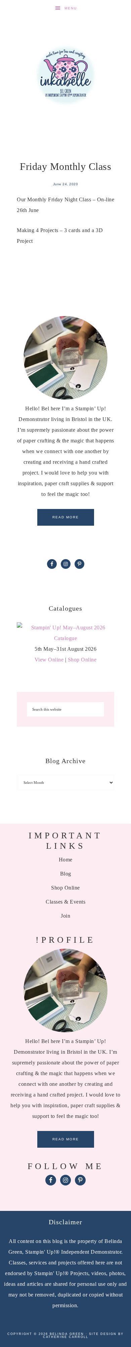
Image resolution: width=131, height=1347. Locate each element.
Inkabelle (66, 75)
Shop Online (82, 659)
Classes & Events (65, 902)
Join (65, 916)
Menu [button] (70, 8)
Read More (65, 517)
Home (66, 859)
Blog (65, 873)
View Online (49, 659)
